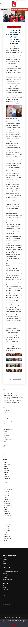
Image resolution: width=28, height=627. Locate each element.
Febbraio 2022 (7, 515)
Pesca (5, 437)
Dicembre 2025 (7, 472)
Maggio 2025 (7, 476)
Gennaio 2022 (7, 517)
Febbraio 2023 (7, 499)
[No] (26, 623)
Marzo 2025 (7, 478)
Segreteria (5, 559)
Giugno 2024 (7, 480)
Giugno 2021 (7, 530)
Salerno (5, 441)
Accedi (5, 449)
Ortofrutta (6, 435)
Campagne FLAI (7, 418)
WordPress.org (7, 454)
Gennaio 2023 (7, 501)
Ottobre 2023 (7, 488)
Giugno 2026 (7, 464)
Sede (4, 561)
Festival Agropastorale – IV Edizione (12, 400)
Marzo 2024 (7, 484)
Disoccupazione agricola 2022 (11, 571)
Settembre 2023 (8, 489)
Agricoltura (6, 410)
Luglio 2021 (6, 528)
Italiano (18, 0)
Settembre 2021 (8, 524)
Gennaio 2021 (7, 540)
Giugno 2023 (7, 495)
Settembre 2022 (8, 505)
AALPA (4, 598)
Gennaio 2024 (7, 486)
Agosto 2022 (7, 507)
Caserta (6, 420)
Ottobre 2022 (7, 503)
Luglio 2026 (6, 462)
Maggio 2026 (7, 466)
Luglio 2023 (6, 493)
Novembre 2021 (8, 521)
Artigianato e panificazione (10, 414)
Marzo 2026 (7, 468)
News (5, 433)
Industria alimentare (8, 429)
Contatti (4, 563)
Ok (14, 625)
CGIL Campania (6, 600)
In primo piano (7, 427)
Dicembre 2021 (7, 519)
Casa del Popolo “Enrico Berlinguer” (12, 402)
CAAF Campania (6, 602)
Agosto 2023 (7, 491)
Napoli (5, 431)
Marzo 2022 (7, 513)
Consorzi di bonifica (8, 421)
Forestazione (7, 423)
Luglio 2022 (6, 509)
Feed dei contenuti (8, 451)
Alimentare (6, 412)
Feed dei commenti (8, 453)
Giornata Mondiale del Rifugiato (11, 395)
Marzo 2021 (7, 536)
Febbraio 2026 (7, 470)
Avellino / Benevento (9, 416)
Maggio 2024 (7, 482)
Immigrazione (7, 425)
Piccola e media (7, 439)
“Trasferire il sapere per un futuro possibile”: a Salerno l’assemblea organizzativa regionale (14, 37)
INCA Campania (6, 604)
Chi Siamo (5, 557)
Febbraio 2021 (7, 538)
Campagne (5, 569)
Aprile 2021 (6, 534)
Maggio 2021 (7, 532)
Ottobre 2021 (7, 523)
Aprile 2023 (6, 497)
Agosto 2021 (7, 526)
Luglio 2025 (6, 474)
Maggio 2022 (7, 511)
